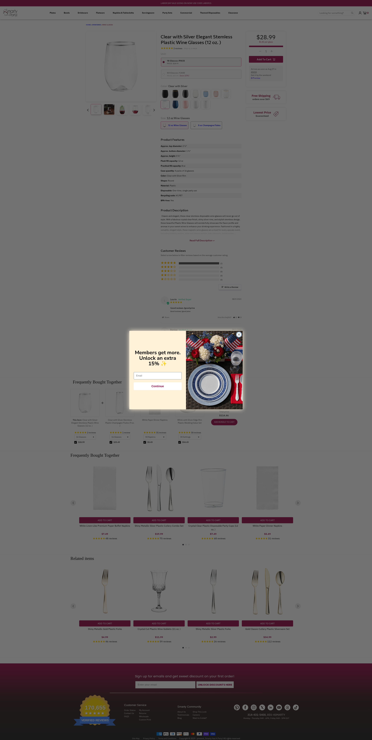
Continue (157, 386)
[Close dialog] (239, 334)
